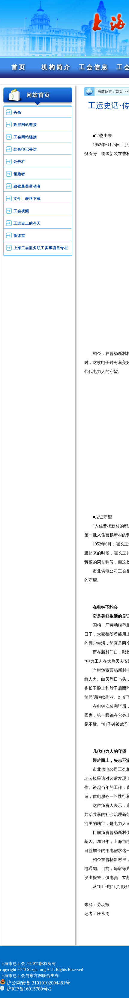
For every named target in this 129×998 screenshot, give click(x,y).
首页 (18, 67)
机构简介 (56, 67)
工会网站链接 (25, 137)
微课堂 (19, 235)
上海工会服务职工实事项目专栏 (41, 248)
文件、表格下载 (27, 199)
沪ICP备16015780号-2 (29, 988)
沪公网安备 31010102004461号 (37, 982)
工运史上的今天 (27, 223)
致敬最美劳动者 (27, 186)
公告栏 (19, 162)
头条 (17, 112)
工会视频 (21, 211)
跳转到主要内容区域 (2, 78)
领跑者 (19, 174)
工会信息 (94, 67)
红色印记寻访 (25, 149)
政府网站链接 (25, 125)
